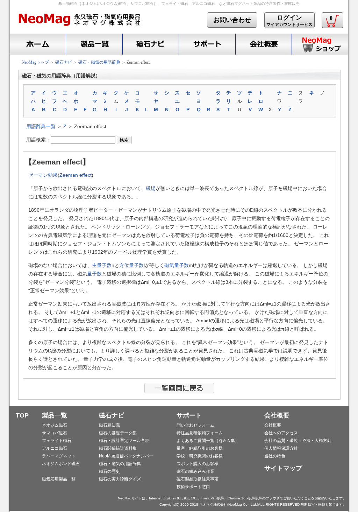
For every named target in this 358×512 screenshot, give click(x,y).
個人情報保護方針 (281, 448)
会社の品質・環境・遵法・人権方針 (297, 440)
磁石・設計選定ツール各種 (124, 440)
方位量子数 (131, 265)
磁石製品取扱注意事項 (198, 479)
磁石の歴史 (109, 471)
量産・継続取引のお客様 (200, 448)
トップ (37, 44)
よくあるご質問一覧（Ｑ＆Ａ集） (208, 440)
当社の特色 (274, 456)
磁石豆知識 (109, 425)
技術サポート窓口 (193, 486)
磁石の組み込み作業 (195, 471)
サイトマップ (283, 468)
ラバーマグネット (59, 456)
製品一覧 (54, 415)
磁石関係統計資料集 (118, 448)
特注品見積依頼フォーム (200, 432)
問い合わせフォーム (195, 425)
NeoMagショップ (320, 44)
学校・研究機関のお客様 (200, 456)
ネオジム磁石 (54, 425)
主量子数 (102, 265)
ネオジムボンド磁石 (61, 463)
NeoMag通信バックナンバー (126, 456)
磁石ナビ (150, 44)
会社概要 (263, 44)
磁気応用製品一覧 (59, 479)
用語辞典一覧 (41, 126)
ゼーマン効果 (43, 175)
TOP (22, 415)
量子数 (94, 273)
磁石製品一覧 (94, 44)
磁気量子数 (176, 265)
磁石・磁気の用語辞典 (99, 62)
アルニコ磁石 (54, 448)
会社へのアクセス (281, 432)
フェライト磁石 (56, 440)
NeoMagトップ (35, 62)
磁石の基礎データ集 (118, 432)
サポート (207, 44)
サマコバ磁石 (54, 432)
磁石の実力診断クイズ (120, 479)
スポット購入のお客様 (198, 463)
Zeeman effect (75, 175)
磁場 (151, 188)
